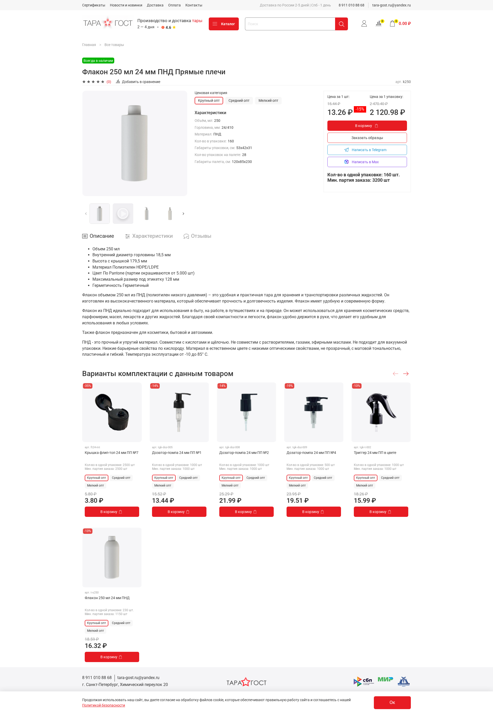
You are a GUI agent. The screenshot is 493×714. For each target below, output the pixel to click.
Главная (89, 45)
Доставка (155, 5)
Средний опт (239, 100)
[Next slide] (180, 143)
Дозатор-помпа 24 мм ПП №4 (311, 453)
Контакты (193, 5)
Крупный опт (209, 100)
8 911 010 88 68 (351, 5)
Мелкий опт (268, 100)
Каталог (228, 24)
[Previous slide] (89, 143)
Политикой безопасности (103, 705)
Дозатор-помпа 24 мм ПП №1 (177, 453)
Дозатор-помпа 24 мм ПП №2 (244, 453)
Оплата (174, 5)
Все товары (114, 45)
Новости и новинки (126, 5)
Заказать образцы (367, 138)
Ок (392, 702)
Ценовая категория (211, 93)
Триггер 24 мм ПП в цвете (375, 453)
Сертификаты (93, 5)
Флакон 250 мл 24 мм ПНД (107, 598)
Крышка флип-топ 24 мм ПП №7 (111, 453)
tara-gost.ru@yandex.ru (391, 5)
